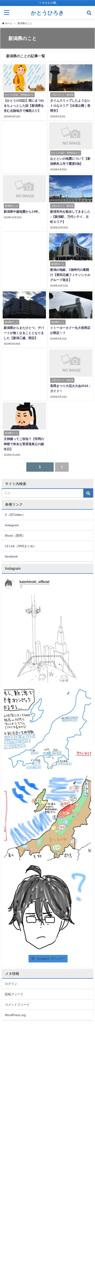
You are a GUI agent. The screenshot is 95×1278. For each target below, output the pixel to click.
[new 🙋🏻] (47, 907)
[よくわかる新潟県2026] (47, 818)
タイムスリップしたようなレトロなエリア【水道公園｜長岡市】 (70, 105)
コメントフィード (17, 1004)
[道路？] (47, 638)
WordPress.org (15, 1015)
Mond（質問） (15, 535)
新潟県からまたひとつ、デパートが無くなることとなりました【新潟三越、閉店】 (24, 333)
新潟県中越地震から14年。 (22, 211)
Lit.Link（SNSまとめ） (20, 546)
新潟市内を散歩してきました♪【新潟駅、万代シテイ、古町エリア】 (70, 216)
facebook (11, 556)
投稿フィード (14, 994)
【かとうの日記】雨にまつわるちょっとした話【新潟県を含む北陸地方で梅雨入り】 (24, 105)
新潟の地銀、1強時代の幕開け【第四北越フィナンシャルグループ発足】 (70, 274)
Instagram (12, 525)
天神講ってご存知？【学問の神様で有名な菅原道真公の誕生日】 (24, 444)
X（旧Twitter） (15, 514)
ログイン (11, 983)
